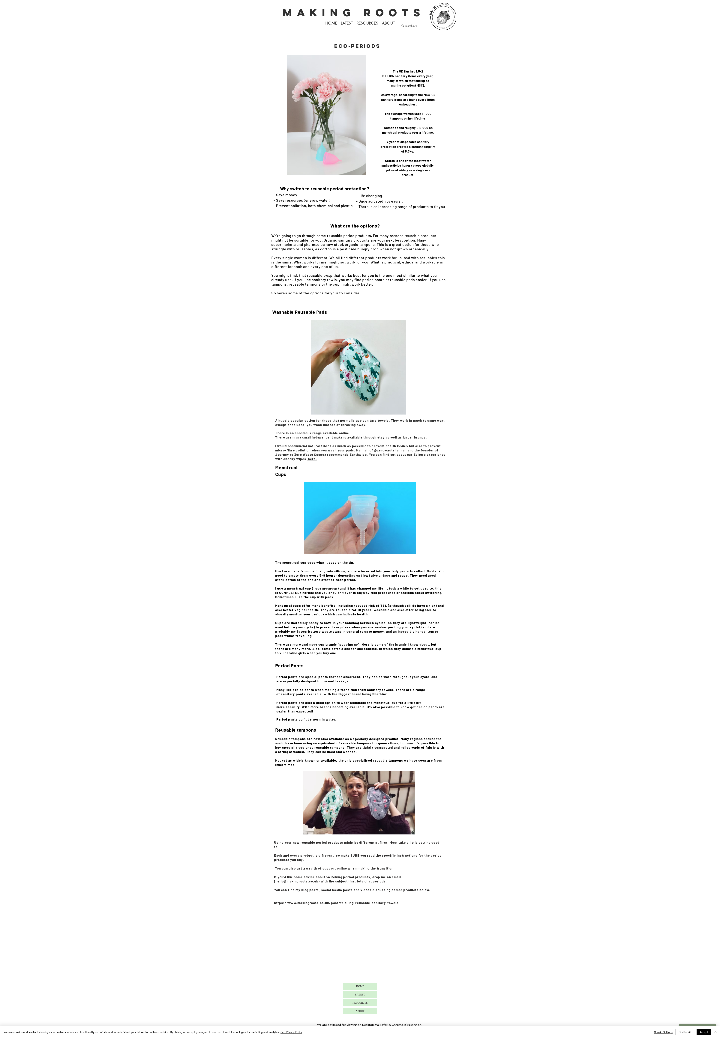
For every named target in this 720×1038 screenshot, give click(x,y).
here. (312, 459)
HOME (360, 986)
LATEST (360, 994)
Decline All (685, 1032)
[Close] (715, 1032)
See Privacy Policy (291, 1032)
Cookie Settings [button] (663, 1032)
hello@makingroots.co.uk (297, 881)
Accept (704, 1032)
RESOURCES (360, 1002)
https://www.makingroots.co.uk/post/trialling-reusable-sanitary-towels (336, 903)
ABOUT (360, 1011)
